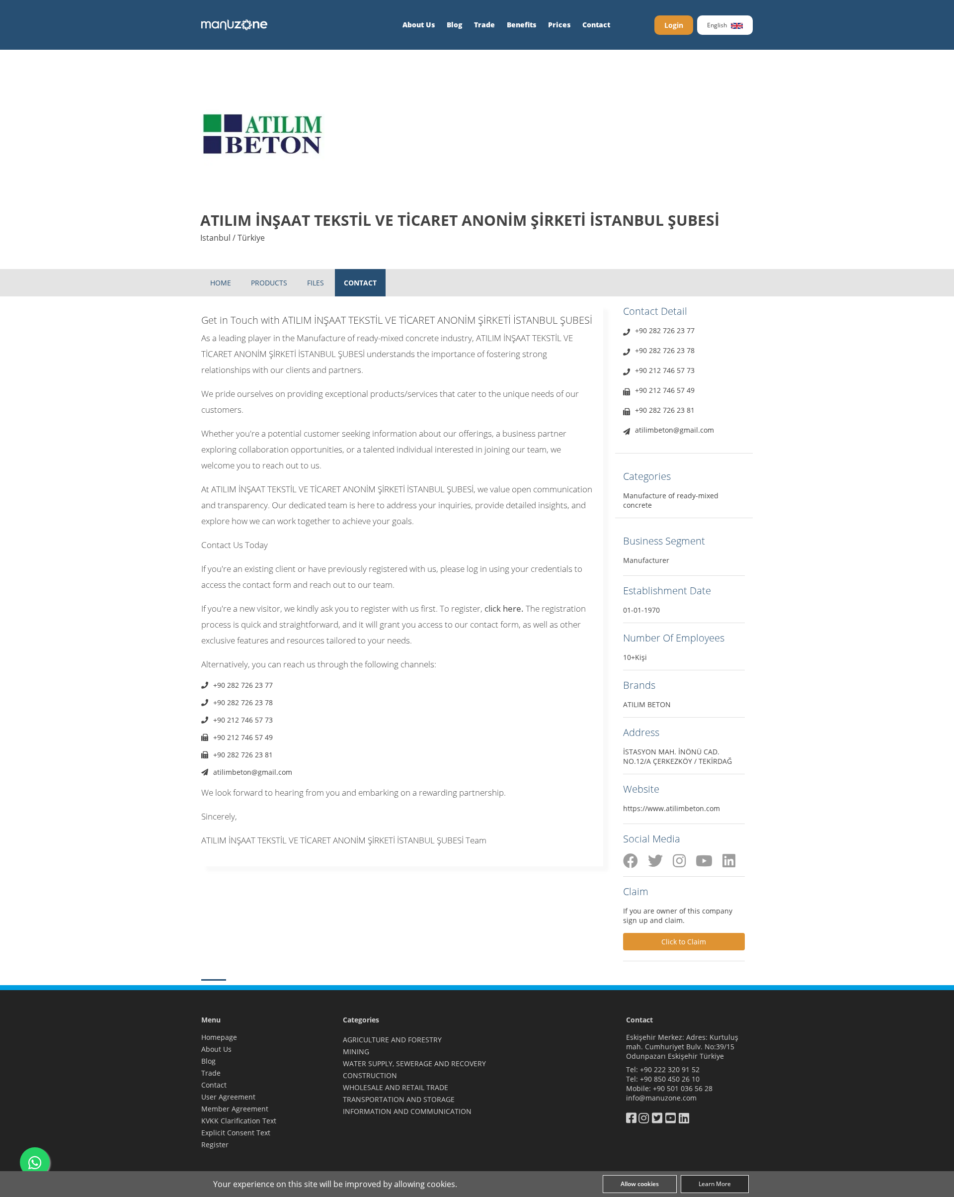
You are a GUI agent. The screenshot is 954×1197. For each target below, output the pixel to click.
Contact (596, 24)
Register (215, 1144)
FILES (315, 282)
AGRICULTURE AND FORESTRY (392, 1039)
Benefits (521, 24)
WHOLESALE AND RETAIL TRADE (395, 1087)
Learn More (715, 1184)
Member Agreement (234, 1108)
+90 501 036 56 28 (683, 1088)
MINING (356, 1051)
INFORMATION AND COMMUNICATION (407, 1111)
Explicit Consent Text (235, 1132)
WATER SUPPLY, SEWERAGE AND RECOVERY (414, 1063)
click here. (504, 608)
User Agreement (228, 1097)
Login (673, 25)
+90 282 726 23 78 (243, 702)
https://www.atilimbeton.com (671, 808)
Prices (559, 24)
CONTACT (360, 282)
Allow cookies (640, 1184)
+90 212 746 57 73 (243, 720)
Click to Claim (683, 941)
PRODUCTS (269, 282)
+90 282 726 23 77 (243, 685)
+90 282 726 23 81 (243, 754)
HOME (220, 282)
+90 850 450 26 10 (670, 1079)
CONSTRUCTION (370, 1075)
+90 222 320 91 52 (670, 1069)
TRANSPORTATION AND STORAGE (399, 1099)
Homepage (219, 1037)
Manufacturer (646, 560)
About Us (418, 24)
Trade (484, 24)
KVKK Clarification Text (238, 1120)
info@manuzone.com (661, 1098)
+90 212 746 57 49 (243, 737)
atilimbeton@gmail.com (252, 772)
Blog (454, 24)
